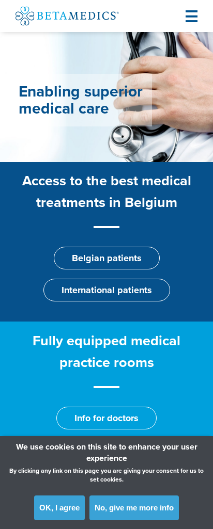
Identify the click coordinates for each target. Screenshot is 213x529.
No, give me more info (134, 507)
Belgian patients (107, 258)
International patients (107, 290)
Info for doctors (106, 418)
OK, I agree (59, 507)
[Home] (67, 16)
